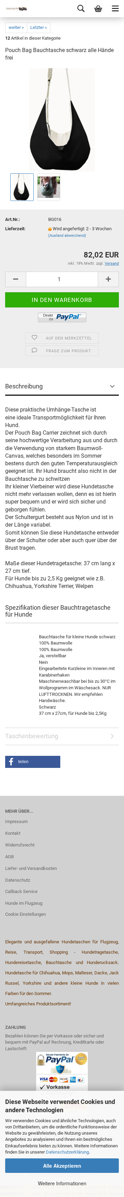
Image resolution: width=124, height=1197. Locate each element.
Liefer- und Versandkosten (31, 868)
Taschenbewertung (31, 736)
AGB (9, 856)
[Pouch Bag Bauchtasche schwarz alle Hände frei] (61, 119)
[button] (32, 762)
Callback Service (21, 891)
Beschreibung (24, 386)
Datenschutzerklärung (67, 1152)
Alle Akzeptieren (62, 1165)
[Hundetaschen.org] (14, 8)
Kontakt (12, 833)
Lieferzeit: (15, 228)
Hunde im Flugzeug (23, 903)
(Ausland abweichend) (67, 235)
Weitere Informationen (62, 1183)
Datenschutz (17, 880)
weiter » (16, 27)
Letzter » (38, 27)
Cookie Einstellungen (25, 914)
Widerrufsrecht (19, 845)
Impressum (16, 821)
